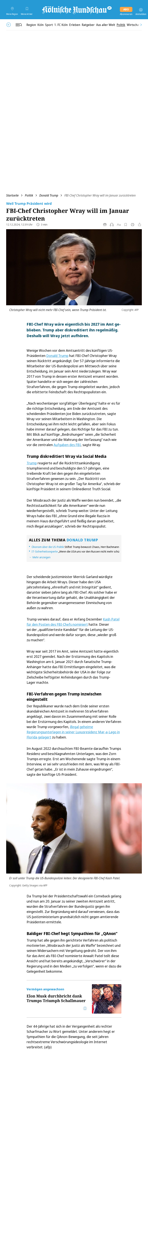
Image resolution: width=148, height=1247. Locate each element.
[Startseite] (76, 10)
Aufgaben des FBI (67, 444)
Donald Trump (48, 195)
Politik (29, 195)
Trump (32, 463)
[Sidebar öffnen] (19, 25)
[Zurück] (8, 24)
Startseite (12, 195)
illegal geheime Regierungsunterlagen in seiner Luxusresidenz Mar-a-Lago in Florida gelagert (73, 731)
